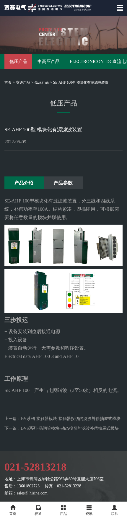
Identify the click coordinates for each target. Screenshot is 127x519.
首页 (8, 82)
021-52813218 (35, 467)
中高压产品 (49, 61)
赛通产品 (23, 82)
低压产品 (18, 61)
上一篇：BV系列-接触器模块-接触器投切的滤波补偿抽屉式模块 (62, 418)
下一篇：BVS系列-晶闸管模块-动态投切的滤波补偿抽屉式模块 (61, 428)
